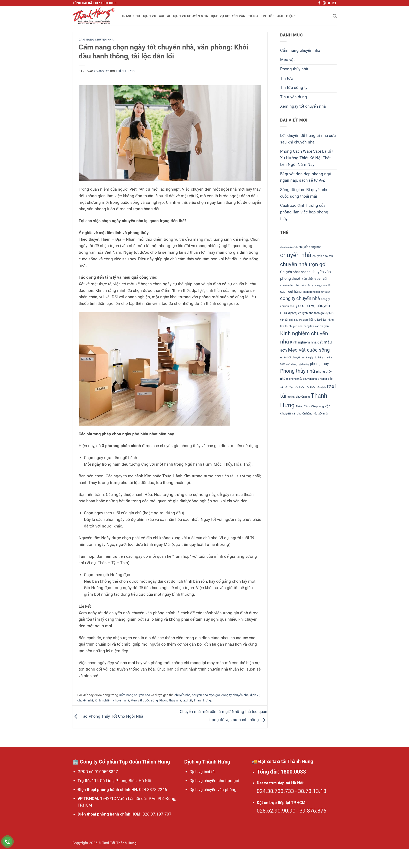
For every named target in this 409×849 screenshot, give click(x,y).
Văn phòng (317, 406)
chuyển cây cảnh (289, 247)
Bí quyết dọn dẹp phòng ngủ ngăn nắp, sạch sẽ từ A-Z (305, 177)
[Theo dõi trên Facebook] (319, 3)
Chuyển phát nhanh (295, 272)
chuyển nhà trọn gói (206, 695)
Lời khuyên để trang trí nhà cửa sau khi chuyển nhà (308, 139)
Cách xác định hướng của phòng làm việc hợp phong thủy (304, 212)
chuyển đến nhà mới (292, 285)
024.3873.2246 (152, 789)
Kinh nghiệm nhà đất (306, 342)
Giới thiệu (285, 16)
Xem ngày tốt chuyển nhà (303, 106)
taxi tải (187, 700)
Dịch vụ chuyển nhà (190, 16)
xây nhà (323, 413)
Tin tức (267, 16)
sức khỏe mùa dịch (315, 387)
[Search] (335, 16)
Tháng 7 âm (303, 406)
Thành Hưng (125, 71)
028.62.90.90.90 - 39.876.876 (291, 811)
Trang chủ (130, 16)
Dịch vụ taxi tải (156, 16)
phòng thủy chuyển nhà (303, 378)
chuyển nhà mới (323, 256)
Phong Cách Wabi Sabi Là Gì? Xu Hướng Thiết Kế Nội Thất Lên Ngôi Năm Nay (306, 158)
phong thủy (319, 363)
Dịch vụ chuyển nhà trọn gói (214, 780)
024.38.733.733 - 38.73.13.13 (291, 791)
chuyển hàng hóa (310, 247)
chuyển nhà (182, 695)
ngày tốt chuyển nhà (293, 357)
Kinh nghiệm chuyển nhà (112, 700)
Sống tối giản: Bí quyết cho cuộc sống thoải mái (304, 193)
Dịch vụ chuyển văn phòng (234, 16)
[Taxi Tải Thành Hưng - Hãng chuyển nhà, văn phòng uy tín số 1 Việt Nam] (93, 16)
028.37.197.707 (156, 814)
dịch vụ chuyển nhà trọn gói (306, 313)
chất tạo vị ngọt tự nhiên (318, 285)
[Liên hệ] (7, 841)
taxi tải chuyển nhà (298, 396)
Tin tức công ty (293, 87)
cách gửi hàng (291, 292)
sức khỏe (299, 387)
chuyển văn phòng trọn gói (309, 278)
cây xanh (325, 292)
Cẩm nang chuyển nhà (96, 39)
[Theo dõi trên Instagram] (324, 3)
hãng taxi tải (318, 320)
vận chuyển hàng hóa (304, 413)
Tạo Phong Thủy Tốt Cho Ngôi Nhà (111, 716)
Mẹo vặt (287, 59)
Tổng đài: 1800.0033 (281, 772)
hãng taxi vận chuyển (316, 326)
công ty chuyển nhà (235, 695)
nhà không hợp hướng (297, 364)
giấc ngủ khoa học (298, 320)
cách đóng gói (311, 291)
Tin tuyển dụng (293, 96)
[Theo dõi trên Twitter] (329, 3)
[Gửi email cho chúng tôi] (334, 3)
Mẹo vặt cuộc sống (144, 700)
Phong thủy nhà (170, 700)
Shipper (322, 378)
